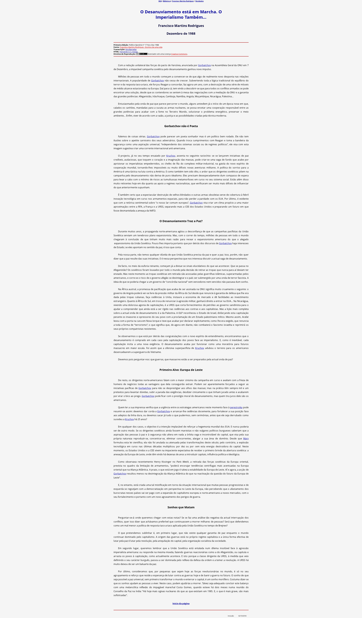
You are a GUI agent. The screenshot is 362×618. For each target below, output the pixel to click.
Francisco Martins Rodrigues (183, 1)
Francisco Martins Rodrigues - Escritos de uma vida (141, 47)
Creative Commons (179, 54)
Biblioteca (167, 1)
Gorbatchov (204, 65)
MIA (160, 1)
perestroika (236, 407)
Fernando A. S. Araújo (129, 51)
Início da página (181, 603)
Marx (246, 438)
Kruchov (170, 155)
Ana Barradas (131, 49)
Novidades (199, 1)
